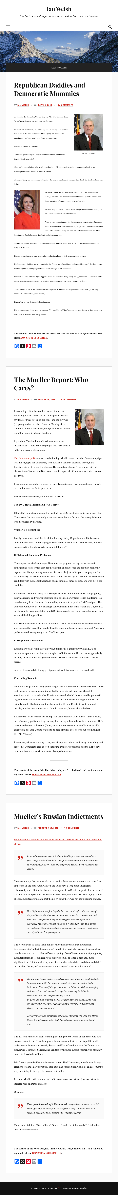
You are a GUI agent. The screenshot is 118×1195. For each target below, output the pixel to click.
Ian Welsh (59, 8)
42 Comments (68, 399)
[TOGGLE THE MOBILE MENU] (8, 27)
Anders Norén (79, 1188)
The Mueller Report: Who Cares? (51, 383)
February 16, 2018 (48, 828)
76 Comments (65, 105)
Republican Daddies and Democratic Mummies (49, 89)
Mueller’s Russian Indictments (58, 816)
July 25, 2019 (45, 105)
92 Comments (71, 828)
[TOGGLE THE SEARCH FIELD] (110, 27)
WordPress (51, 1188)
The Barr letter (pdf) (24, 458)
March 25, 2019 (46, 399)
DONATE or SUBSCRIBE (33, 337)
